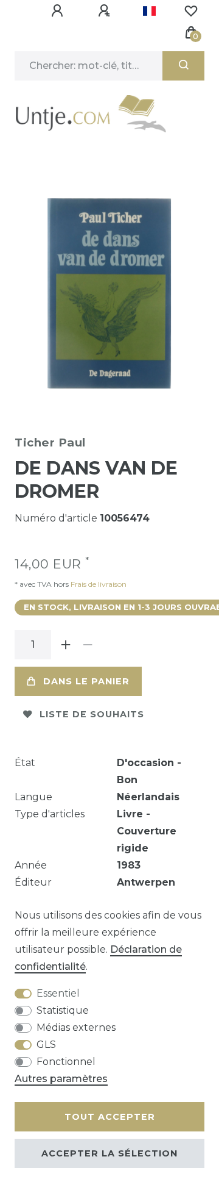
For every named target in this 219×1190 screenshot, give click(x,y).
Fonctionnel (66, 1061)
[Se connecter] (59, 11)
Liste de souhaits (92, 714)
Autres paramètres (61, 1078)
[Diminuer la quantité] (88, 644)
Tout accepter (109, 1116)
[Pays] (149, 11)
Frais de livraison (98, 584)
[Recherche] (183, 66)
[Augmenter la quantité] (66, 644)
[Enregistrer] (105, 11)
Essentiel (58, 993)
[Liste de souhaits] (191, 11)
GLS (46, 1044)
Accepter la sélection (109, 1153)
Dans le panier (86, 681)
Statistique (62, 1010)
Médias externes (76, 1027)
